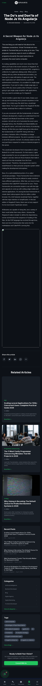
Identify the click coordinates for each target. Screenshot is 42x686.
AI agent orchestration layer (13, 636)
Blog (21, 11)
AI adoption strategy (22, 632)
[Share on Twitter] (10, 359)
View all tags (8, 645)
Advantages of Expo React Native (15, 625)
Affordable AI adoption (12, 629)
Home (16, 11)
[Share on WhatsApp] (20, 359)
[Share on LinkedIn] (15, 359)
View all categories (10, 609)
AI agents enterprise (11, 640)
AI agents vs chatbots (27, 640)
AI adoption (8, 632)
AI (32, 629)
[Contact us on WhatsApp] (4, 673)
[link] (21, 399)
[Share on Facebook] (4, 359)
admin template (9, 621)
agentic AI (25, 629)
